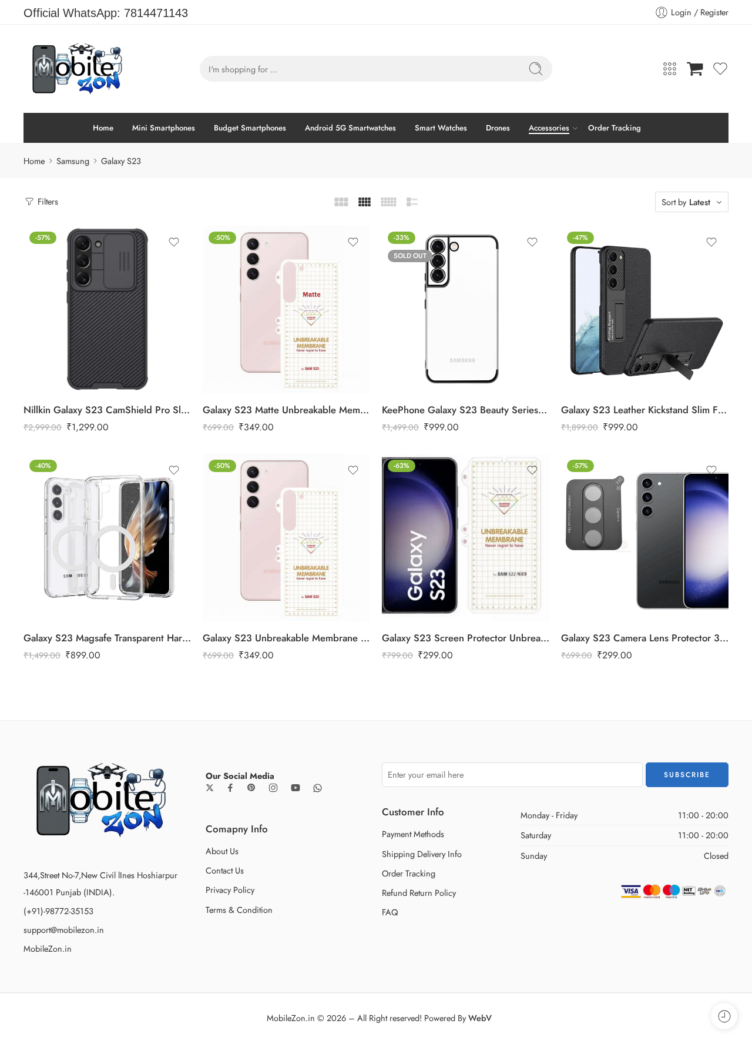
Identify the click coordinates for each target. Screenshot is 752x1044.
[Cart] (695, 69)
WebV (480, 1018)
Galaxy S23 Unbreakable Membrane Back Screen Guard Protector (286, 638)
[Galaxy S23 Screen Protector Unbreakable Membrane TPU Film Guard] (465, 537)
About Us (222, 851)
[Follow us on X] (210, 788)
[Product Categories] (670, 69)
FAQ (390, 912)
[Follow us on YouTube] (295, 787)
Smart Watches (441, 127)
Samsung (72, 161)
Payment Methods (413, 834)
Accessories (549, 127)
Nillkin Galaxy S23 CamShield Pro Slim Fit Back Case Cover (107, 410)
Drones (498, 127)
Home (103, 127)
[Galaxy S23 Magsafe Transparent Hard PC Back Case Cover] (107, 537)
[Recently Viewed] (724, 1016)
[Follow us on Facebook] (230, 787)
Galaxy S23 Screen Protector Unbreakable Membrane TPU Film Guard (465, 638)
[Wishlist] (174, 242)
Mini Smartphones (163, 127)
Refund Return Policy (419, 892)
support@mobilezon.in (64, 929)
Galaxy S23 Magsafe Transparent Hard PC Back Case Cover (107, 638)
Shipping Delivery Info (422, 854)
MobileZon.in (48, 948)
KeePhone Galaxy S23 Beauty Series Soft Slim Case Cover (465, 410)
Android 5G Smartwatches (350, 127)
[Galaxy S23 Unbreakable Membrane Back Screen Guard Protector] (286, 537)
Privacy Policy (230, 890)
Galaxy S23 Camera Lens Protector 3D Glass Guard (644, 638)
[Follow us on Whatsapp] (318, 788)
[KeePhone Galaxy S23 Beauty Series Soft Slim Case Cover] (465, 309)
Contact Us (225, 870)
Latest (699, 202)
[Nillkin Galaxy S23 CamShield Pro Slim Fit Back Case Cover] (107, 309)
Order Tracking (614, 127)
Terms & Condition (239, 910)
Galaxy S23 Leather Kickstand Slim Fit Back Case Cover (644, 410)
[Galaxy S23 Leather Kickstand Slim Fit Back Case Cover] (644, 309)
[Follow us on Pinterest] (251, 787)
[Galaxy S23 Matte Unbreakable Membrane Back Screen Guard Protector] (286, 309)
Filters (46, 201)
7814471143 (156, 12)
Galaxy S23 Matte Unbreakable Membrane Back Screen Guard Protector (286, 410)
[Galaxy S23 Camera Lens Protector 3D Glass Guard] (644, 537)
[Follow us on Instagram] (273, 787)
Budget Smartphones (250, 127)
